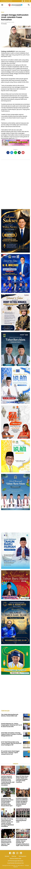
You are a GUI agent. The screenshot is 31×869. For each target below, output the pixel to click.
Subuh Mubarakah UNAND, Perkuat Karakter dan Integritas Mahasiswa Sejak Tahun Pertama (22, 842)
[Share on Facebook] (7, 152)
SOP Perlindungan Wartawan (15, 860)
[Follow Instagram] (27, 1)
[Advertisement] (15, 175)
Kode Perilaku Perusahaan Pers (15, 863)
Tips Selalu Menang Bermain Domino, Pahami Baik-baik (9, 715)
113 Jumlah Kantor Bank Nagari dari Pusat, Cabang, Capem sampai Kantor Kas (10, 752)
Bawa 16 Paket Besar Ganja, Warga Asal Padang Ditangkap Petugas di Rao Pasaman (22, 779)
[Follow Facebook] (22, 1)
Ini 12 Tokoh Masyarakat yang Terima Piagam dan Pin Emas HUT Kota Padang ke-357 (11, 743)
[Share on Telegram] (19, 152)
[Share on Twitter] (11, 152)
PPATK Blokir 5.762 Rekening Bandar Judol (21, 820)
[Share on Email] (23, 152)
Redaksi (7, 856)
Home (2, 12)
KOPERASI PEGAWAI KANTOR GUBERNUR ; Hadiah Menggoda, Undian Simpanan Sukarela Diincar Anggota (22, 802)
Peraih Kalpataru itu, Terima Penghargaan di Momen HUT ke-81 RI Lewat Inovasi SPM (11, 725)
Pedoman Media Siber (15, 858)
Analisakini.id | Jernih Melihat (17, 865)
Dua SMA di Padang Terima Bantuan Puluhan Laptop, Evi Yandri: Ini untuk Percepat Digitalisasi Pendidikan (7, 822)
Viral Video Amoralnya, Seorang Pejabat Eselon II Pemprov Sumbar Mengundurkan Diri (11, 734)
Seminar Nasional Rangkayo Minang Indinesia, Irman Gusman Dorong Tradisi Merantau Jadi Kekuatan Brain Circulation (7, 780)
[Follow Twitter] (24, 1)
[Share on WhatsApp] (15, 152)
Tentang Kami (22, 856)
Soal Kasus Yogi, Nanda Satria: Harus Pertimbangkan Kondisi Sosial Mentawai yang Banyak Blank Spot (7, 802)
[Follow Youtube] (29, 1)
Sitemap (14, 856)
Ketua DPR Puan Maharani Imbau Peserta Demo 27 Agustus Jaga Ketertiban (6, 842)
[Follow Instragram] (17, 853)
